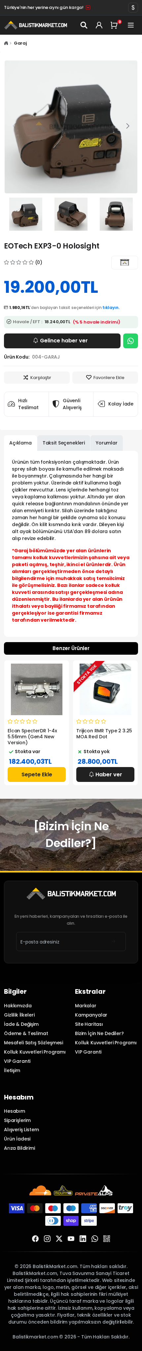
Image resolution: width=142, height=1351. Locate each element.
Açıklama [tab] (20, 443)
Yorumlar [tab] (107, 443)
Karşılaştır (40, 377)
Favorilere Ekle (108, 377)
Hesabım (14, 1111)
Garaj (20, 43)
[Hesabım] (99, 25)
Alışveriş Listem (21, 1129)
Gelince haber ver (64, 340)
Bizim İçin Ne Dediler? (99, 1033)
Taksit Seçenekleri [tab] (64, 443)
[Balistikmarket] (125, 262)
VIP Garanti (17, 1061)
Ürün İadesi (17, 1139)
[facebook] (35, 1239)
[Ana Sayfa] (6, 43)
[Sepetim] (115, 25)
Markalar (85, 1005)
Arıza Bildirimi (19, 1148)
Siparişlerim (17, 1120)
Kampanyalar (91, 1015)
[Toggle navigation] (131, 25)
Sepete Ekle (36, 774)
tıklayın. (111, 307)
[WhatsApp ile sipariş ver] (130, 340)
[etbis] (106, 1239)
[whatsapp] (94, 1239)
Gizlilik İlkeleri (19, 1015)
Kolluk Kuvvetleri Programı (35, 1052)
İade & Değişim (21, 1024)
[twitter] (59, 1239)
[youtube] (71, 1239)
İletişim (12, 1070)
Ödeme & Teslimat (26, 1033)
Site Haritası (89, 1024)
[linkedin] (83, 1239)
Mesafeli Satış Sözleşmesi (33, 1042)
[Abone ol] (113, 941)
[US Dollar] (133, 8)
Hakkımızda (17, 1005)
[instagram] (47, 1239)
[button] (127, 126)
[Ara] (84, 25)
